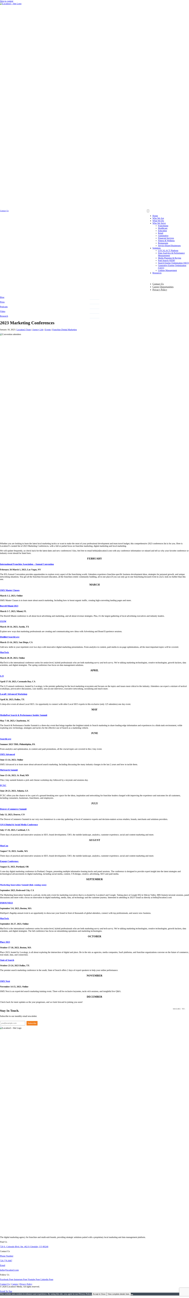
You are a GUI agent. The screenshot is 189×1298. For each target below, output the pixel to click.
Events (48, 329)
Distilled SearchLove (9, 637)
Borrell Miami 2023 (9, 606)
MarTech (4, 652)
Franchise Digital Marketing (64, 329)
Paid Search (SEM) (166, 260)
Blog (2, 297)
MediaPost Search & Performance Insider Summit (23, 715)
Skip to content (6, 1)
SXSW (3, 621)
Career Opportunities (163, 286)
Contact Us (158, 283)
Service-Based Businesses (169, 245)
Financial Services (166, 238)
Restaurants (163, 243)
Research (4, 316)
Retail (160, 233)
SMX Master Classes (10, 590)
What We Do (158, 221)
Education (162, 230)
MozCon (4, 846)
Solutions (156, 248)
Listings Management (167, 270)
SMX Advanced (7, 754)
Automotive (163, 235)
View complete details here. (119, 1294)
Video (2, 311)
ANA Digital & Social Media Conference (19, 824)
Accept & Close (99, 1294)
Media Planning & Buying (169, 258)
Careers (14, 1284)
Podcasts (4, 307)
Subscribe (32, 1023)
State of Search (7, 960)
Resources (156, 273)
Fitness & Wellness (166, 240)
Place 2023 (5, 942)
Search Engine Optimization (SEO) (173, 263)
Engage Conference (9, 861)
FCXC (3, 785)
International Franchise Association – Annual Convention (27, 564)
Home (155, 216)
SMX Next (5, 981)
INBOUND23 (6, 903)
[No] (132, 1294)
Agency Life (37, 329)
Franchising (163, 226)
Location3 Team (24, 329)
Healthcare (162, 228)
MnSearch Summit (9, 770)
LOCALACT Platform (168, 250)
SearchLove (5, 739)
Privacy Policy (159, 289)
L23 (2, 676)
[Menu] (148, 210)
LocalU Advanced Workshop (13, 694)
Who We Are (158, 218)
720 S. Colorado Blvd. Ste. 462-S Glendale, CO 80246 (24, 1246)
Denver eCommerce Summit (13, 809)
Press (2, 302)
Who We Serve (159, 223)
